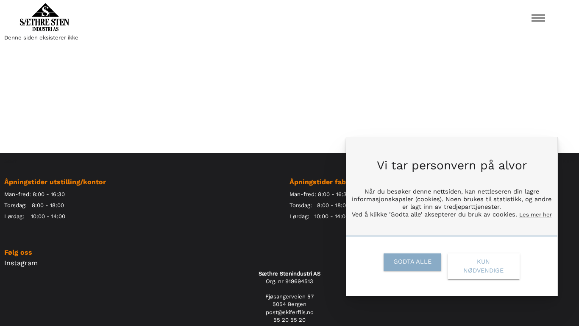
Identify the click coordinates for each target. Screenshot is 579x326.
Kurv (568, 161)
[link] (412, 261)
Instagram (21, 263)
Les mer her (535, 214)
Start (10, 161)
